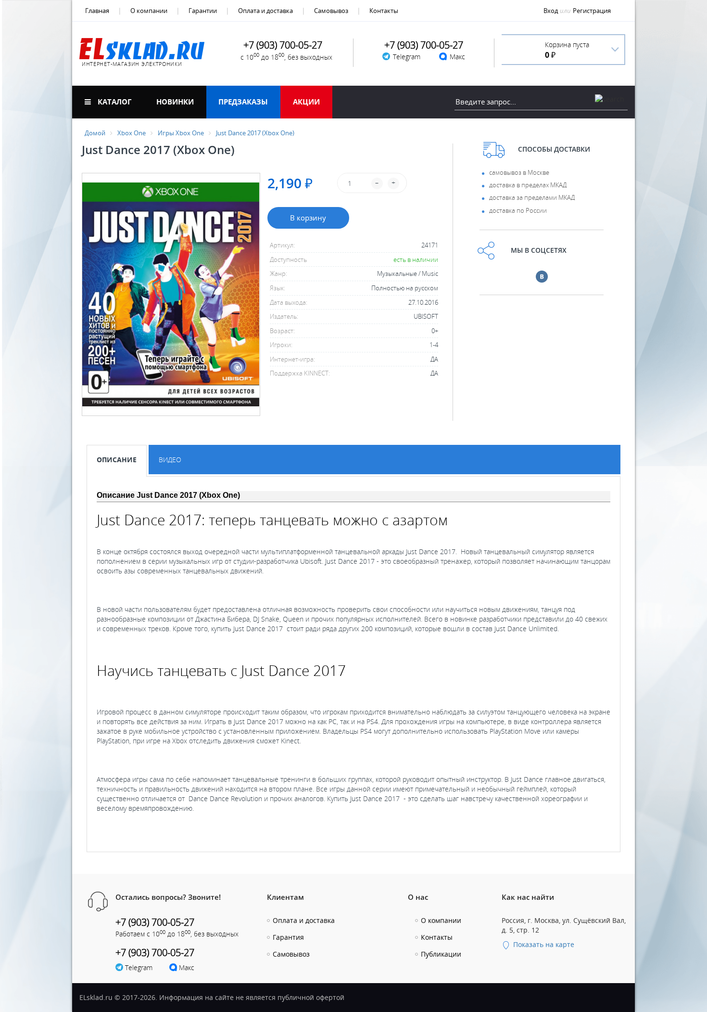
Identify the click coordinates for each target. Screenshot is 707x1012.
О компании (148, 10)
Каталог (113, 101)
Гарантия (288, 937)
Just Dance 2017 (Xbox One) (255, 133)
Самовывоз (331, 10)
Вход (550, 10)
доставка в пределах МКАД (528, 185)
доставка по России (518, 210)
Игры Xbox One (181, 133)
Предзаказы (243, 101)
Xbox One (131, 133)
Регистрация (592, 10)
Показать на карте (542, 944)
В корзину (308, 217)
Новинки (175, 101)
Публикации (441, 954)
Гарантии (203, 10)
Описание (117, 459)
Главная (97, 10)
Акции (306, 101)
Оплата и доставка (265, 10)
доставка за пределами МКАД (532, 197)
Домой (95, 133)
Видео (170, 459)
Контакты (383, 10)
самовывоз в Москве (519, 172)
